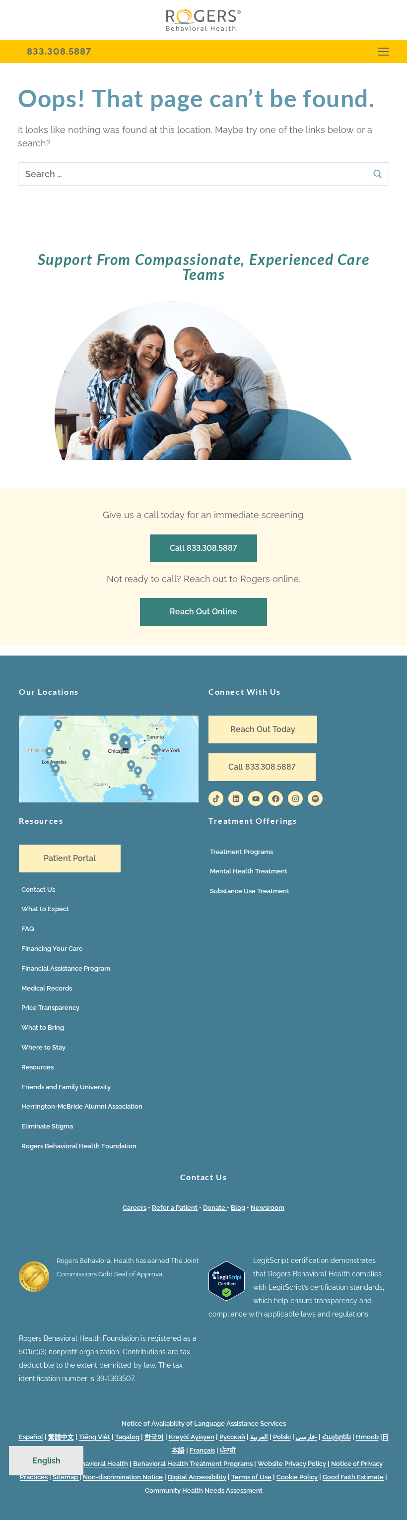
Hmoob (367, 1437)
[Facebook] (275, 798)
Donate (215, 1207)
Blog (238, 1207)
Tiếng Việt (94, 1437)
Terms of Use (251, 1477)
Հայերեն (336, 1437)
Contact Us (38, 889)
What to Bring (42, 1027)
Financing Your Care (52, 948)
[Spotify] (315, 798)
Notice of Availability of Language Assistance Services (204, 1423)
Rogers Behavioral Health (89, 1463)
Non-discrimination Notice (123, 1477)
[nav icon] (383, 51)
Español (31, 1437)
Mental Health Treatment (248, 871)
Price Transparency (50, 1007)
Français (202, 1450)
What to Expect (45, 909)
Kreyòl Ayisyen (191, 1437)
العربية (259, 1437)
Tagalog (127, 1437)
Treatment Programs (241, 852)
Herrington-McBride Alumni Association (81, 1106)
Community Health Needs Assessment (204, 1490)
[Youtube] (255, 798)
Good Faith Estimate (353, 1477)
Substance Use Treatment (249, 891)
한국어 (154, 1437)
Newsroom (267, 1207)
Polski (282, 1437)
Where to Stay (43, 1047)
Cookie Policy (297, 1477)
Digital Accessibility (197, 1477)
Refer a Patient (175, 1207)
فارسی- (306, 1437)
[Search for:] (203, 174)
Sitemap (66, 1477)
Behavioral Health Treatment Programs (193, 1463)
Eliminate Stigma (47, 1126)
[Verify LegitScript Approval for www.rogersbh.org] (226, 1298)
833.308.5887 (59, 51)
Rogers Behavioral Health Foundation (78, 1146)
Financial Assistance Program (65, 968)
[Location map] (109, 800)
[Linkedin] (235, 798)
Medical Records (46, 988)
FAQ (27, 928)
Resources (37, 1067)
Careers (134, 1207)
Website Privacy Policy (293, 1463)
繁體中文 (61, 1437)
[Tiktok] (215, 798)
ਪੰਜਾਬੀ (228, 1450)
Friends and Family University (66, 1087)
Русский (232, 1437)
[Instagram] (295, 798)
